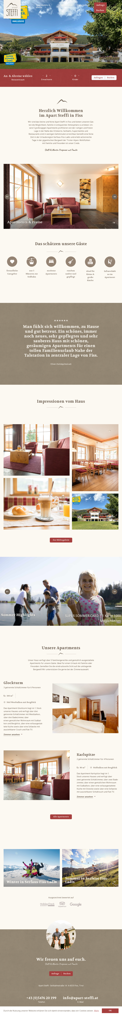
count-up (50, 76)
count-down (43, 76)
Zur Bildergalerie (61, 540)
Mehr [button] (96, 1010)
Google (76, 905)
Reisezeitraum (17, 79)
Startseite (10, 5)
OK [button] (110, 1010)
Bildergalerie (83, 5)
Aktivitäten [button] (66, 5)
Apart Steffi (12, 9)
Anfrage (100, 5)
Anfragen (98, 77)
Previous (7, 196)
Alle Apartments (61, 816)
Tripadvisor (62, 905)
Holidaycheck (47, 905)
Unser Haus (23, 6)
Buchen (100, 10)
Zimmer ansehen (12, 734)
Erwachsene (46, 79)
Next (114, 196)
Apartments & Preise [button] (43, 6)
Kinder (75, 79)
